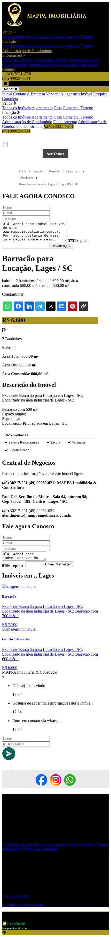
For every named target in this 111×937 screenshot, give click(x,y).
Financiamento (14, 64)
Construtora (87, 64)
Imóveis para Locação (59, 844)
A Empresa (11, 60)
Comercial (71, 37)
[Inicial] (49, 27)
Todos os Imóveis (16, 37)
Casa (58, 37)
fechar (9, 89)
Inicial (7, 94)
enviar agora (62, 246)
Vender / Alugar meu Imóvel (44, 60)
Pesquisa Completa (83, 60)
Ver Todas (55, 154)
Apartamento (42, 37)
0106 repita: (12, 565)
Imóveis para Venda (21, 844)
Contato (8, 69)
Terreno (87, 37)
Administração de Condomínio (27, 50)
